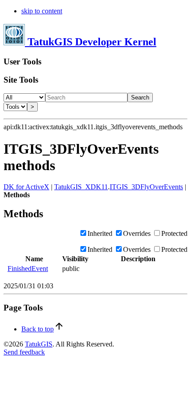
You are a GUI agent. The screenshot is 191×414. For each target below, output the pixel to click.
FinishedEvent (28, 268)
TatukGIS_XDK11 (81, 187)
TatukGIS (38, 344)
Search (140, 97)
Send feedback (24, 352)
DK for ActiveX (26, 187)
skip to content (41, 11)
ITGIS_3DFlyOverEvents (146, 187)
